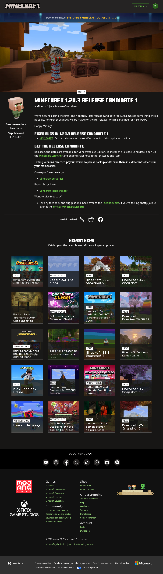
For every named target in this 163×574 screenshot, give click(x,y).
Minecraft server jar (51, 178)
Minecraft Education (55, 501)
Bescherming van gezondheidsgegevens (72, 563)
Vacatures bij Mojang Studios (58, 514)
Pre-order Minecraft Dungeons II (90, 17)
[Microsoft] (143, 563)
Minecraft (50, 485)
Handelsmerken (122, 563)
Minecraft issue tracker (53, 191)
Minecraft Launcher (51, 155)
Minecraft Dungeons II (56, 489)
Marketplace (85, 485)
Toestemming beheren (84, 544)
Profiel (83, 527)
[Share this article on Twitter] (82, 219)
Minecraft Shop (87, 489)
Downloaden (85, 514)
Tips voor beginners (89, 498)
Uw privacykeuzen (90, 567)
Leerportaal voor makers (57, 510)
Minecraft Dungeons (55, 493)
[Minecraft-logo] (22, 6)
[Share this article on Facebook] (100, 219)
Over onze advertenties (45, 567)
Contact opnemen (88, 517)
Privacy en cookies (43, 563)
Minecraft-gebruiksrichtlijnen (58, 544)
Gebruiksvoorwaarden (102, 563)
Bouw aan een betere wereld (58, 517)
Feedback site (111, 203)
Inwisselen (85, 531)
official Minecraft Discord (68, 206)
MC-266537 (46, 138)
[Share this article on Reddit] (91, 219)
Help (82, 502)
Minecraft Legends (54, 497)
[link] (46, 462)
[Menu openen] (155, 6)
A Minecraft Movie (54, 521)
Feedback (84, 506)
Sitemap (84, 510)
